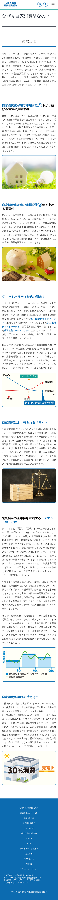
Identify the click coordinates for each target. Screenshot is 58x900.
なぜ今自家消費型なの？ (29, 808)
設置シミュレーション (29, 813)
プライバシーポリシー (29, 869)
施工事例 (29, 854)
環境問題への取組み (29, 833)
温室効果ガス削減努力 (29, 849)
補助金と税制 (29, 818)
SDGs (29, 843)
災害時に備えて (29, 823)
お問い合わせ (29, 859)
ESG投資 (29, 838)
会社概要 (29, 864)
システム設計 (29, 828)
